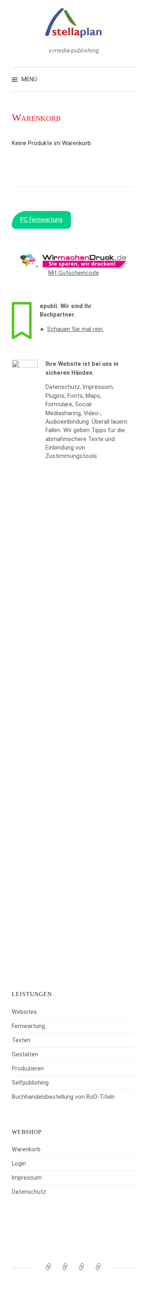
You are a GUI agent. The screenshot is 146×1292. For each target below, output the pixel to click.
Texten (21, 1040)
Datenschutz (29, 1192)
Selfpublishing (30, 1082)
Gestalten (25, 1054)
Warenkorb (26, 1149)
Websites (24, 1012)
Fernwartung (28, 1026)
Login (19, 1163)
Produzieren (28, 1068)
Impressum (27, 1177)
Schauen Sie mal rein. (75, 329)
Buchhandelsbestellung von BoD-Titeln (63, 1097)
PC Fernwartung (41, 219)
